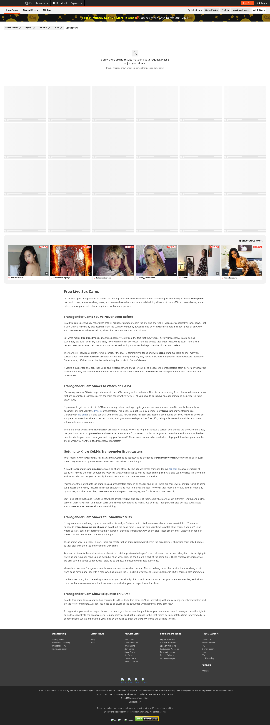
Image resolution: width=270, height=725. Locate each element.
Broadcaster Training (61, 642)
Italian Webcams (167, 652)
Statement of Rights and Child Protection (94, 690)
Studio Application (59, 649)
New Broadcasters (240, 10)
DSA (203, 655)
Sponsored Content (250, 240)
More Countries (131, 661)
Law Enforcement (145, 690)
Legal (204, 652)
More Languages (167, 658)
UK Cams (128, 655)
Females (40, 3)
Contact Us (206, 639)
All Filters (259, 10)
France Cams (130, 658)
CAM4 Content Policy (223, 690)
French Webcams (167, 655)
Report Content (208, 642)
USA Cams (129, 639)
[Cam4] (11, 3)
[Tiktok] (123, 680)
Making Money (58, 639)
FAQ (203, 645)
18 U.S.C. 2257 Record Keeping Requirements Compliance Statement (126, 694)
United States (211, 10)
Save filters (72, 27)
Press (93, 642)
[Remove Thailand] (49, 28)
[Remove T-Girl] (61, 28)
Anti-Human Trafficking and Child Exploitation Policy (177, 690)
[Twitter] (137, 680)
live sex (98, 410)
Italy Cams (129, 649)
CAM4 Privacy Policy (66, 690)
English (225, 10)
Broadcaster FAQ (59, 645)
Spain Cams (130, 652)
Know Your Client (166, 694)
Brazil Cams (130, 645)
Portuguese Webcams (169, 649)
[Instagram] (130, 680)
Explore (75, 3)
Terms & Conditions (46, 690)
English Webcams (167, 639)
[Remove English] (34, 28)
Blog (93, 639)
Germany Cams (131, 642)
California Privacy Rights (124, 690)
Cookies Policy (208, 658)
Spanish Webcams (168, 645)
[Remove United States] (20, 28)
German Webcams (168, 642)
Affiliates (205, 670)
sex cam (173, 468)
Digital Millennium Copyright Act (135, 698)
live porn (82, 414)
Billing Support (208, 649)
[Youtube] (144, 680)
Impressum (207, 690)
